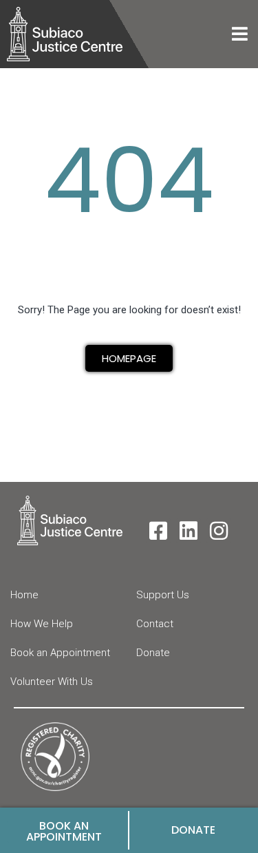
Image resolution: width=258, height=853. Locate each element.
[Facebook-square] (158, 530)
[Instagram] (218, 530)
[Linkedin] (188, 530)
